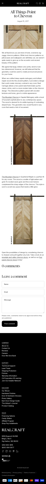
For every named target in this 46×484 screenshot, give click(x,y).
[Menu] (2, 3)
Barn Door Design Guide (11, 401)
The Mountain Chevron (10, 97)
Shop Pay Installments (10, 423)
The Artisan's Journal (9, 403)
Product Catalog (8, 406)
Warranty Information (9, 376)
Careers (5, 353)
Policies (4, 373)
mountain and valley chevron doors (15, 257)
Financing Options (8, 416)
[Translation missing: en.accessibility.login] (39, 3)
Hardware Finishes (8, 393)
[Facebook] (3, 451)
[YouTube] (10, 451)
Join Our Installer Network (11, 381)
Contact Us (6, 348)
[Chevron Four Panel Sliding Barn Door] (23, 220)
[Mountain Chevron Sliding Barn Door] (23, 140)
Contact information (8, 475)
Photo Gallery (7, 398)
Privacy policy (17, 472)
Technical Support (8, 366)
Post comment (9, 324)
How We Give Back (9, 356)
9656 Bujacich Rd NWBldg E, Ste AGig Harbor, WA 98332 (10, 438)
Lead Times (6, 368)
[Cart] (42, 3)
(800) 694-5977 (8, 447)
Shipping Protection (9, 371)
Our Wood (5, 391)
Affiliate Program (8, 421)
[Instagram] (6, 451)
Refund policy (6, 472)
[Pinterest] (14, 451)
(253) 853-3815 (7, 445)
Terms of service (29, 472)
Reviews (5, 351)
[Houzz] (17, 451)
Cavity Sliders (7, 418)
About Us (5, 346)
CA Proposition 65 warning (11, 378)
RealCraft (26, 468)
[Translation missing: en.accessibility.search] (37, 3)
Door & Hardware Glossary (11, 396)
